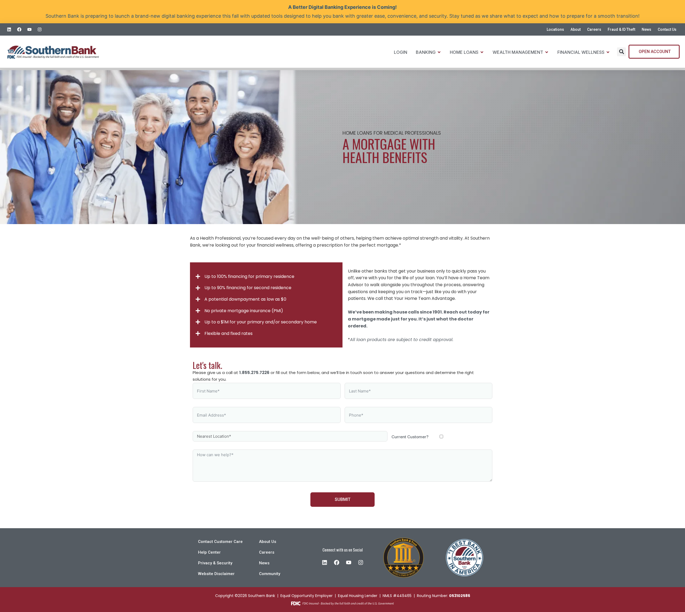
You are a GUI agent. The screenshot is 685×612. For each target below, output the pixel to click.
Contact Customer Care (220, 541)
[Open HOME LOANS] (482, 52)
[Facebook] (19, 29)
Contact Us (667, 29)
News (646, 29)
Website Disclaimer (216, 573)
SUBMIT (343, 499)
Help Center (209, 552)
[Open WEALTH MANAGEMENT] (547, 52)
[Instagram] (39, 29)
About (575, 29)
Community (269, 573)
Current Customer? (409, 436)
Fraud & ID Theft (621, 29)
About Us (267, 541)
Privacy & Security (215, 563)
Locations (555, 29)
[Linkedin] (9, 29)
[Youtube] (29, 29)
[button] (621, 51)
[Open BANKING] (439, 52)
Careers (594, 29)
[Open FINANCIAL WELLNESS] (608, 52)
